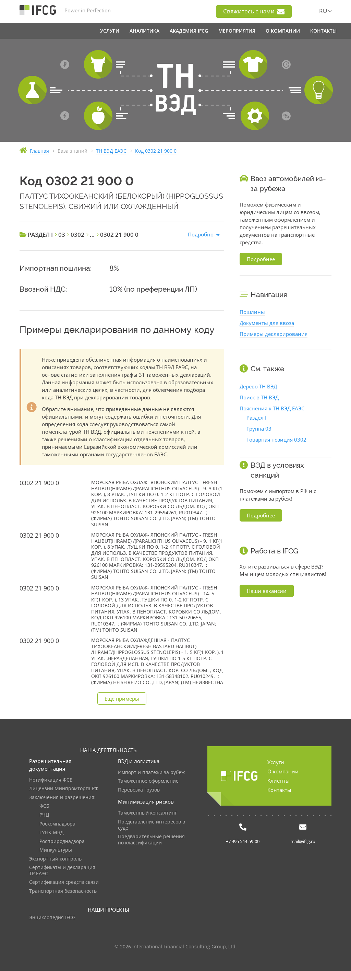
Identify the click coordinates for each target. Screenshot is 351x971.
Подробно (201, 234)
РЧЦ (44, 815)
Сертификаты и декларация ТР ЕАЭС (62, 871)
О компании (283, 771)
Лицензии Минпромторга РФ (63, 789)
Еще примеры (122, 698)
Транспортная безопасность (63, 891)
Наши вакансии (267, 590)
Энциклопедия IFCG (52, 918)
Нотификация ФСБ (51, 780)
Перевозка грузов (139, 790)
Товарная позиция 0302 (276, 439)
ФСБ (44, 806)
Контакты (279, 789)
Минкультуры (55, 850)
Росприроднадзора (62, 841)
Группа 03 (258, 428)
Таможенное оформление (148, 781)
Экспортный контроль (55, 859)
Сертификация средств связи (64, 882)
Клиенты (278, 780)
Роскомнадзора (57, 824)
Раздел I (256, 417)
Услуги (275, 762)
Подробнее (261, 259)
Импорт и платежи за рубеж (151, 772)
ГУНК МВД (51, 832)
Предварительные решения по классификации (151, 840)
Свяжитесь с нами (249, 11)
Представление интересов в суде (151, 825)
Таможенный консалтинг (147, 813)
